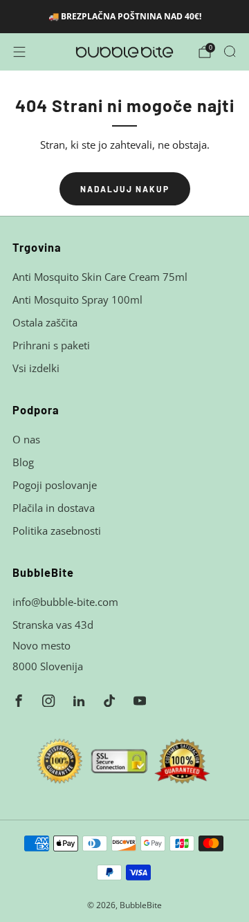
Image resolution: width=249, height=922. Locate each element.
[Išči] (230, 51)
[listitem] (124, 16)
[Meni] (19, 52)
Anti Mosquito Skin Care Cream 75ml (99, 277)
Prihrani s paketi (51, 345)
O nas (26, 439)
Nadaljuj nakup (124, 189)
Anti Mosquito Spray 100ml (77, 299)
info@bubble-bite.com (65, 602)
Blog (23, 462)
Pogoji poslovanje (54, 485)
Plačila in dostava (53, 508)
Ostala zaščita (44, 322)
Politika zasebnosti (56, 530)
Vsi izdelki (35, 368)
